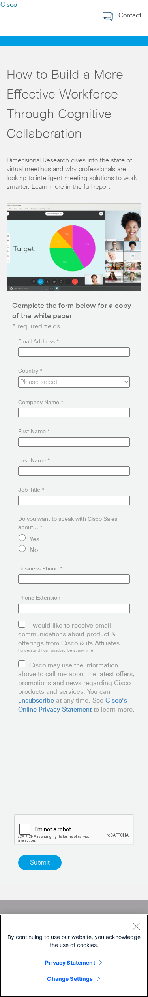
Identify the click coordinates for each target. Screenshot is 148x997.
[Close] (136, 926)
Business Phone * (40, 569)
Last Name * (34, 461)
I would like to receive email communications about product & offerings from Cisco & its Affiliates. (70, 634)
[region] (74, 955)
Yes (34, 539)
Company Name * (41, 402)
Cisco (8, 5)
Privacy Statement (70, 962)
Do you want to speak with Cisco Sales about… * (67, 523)
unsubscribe (36, 700)
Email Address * (38, 342)
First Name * (34, 431)
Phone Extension (39, 598)
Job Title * (31, 490)
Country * (30, 371)
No (34, 550)
